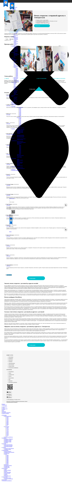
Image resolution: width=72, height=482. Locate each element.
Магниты (15, 92)
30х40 (20, 115)
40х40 (17, 74)
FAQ (9, 379)
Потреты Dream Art (20, 141)
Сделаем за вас (11, 374)
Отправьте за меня (20, 139)
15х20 (20, 111)
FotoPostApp (11, 399)
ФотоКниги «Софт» (16, 43)
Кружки (15, 86)
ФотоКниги (11, 358)
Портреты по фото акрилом (21, 142)
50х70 (17, 76)
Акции (10, 373)
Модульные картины (20, 155)
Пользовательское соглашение (12, 402)
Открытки (10, 361)
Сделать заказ (37, 25)
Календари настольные (8, 445)
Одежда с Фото (11, 366)
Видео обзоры (11, 377)
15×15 (20, 121)
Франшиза (10, 380)
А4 (6, 425)
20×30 (7, 433)
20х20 (20, 112)
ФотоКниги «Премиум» (16, 38)
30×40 (17, 31)
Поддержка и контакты (13, 382)
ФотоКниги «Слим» (16, 40)
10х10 (20, 118)
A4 (16, 32)
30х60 (17, 72)
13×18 (20, 120)
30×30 (7, 434)
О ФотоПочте (11, 371)
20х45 (17, 71)
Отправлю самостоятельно (9, 448)
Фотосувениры (11, 364)
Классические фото (7, 416)
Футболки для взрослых (21, 168)
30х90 (17, 73)
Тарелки (15, 91)
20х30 (20, 113)
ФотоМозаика (19, 143)
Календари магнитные (20, 135)
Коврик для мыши (7, 470)
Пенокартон (16, 77)
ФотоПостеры (6, 466)
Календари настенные (8, 446)
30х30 (20, 114)
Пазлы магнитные (16, 94)
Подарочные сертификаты (13, 367)
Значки (18, 159)
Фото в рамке (19, 117)
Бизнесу (10, 376)
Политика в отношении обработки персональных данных (17, 401)
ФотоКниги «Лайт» (16, 42)
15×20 (20, 122)
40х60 (17, 75)
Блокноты (18, 133)
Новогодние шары (7, 472)
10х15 (7, 418)
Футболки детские (7, 477)
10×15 (20, 119)
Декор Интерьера (12, 363)
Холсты (5, 454)
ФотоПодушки (7, 467)
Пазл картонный (16, 90)
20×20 (20, 123)
